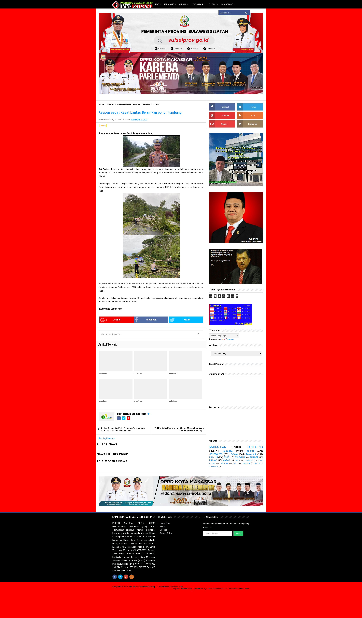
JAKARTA (228, 451)
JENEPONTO (216, 454)
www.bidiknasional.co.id (217, 589)
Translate (230, 339)
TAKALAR (251, 454)
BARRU (250, 451)
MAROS (226, 460)
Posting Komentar (107, 438)
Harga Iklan (165, 523)
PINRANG (249, 460)
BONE (226, 457)
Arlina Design (186, 589)
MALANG (213, 460)
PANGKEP (254, 457)
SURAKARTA (213, 466)
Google (116, 319)
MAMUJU (213, 457)
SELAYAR (224, 463)
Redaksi (163, 526)
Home (101, 104)
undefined (103, 373)
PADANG (246, 463)
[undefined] (115, 361)
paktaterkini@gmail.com (131, 413)
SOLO (236, 463)
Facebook (151, 319)
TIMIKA (257, 463)
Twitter (186, 319)
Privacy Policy (166, 533)
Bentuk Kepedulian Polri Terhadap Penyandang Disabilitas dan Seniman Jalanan (123, 429)
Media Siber (244, 589)
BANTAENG (254, 447)
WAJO (238, 460)
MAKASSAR (217, 447)
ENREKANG (240, 457)
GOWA (234, 454)
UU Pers (163, 530)
